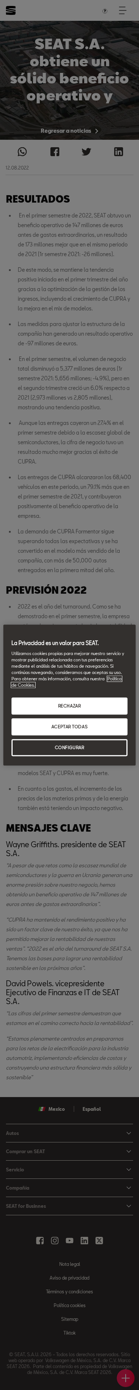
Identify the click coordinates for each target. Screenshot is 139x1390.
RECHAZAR (69, 706)
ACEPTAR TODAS (69, 727)
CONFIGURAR (70, 747)
